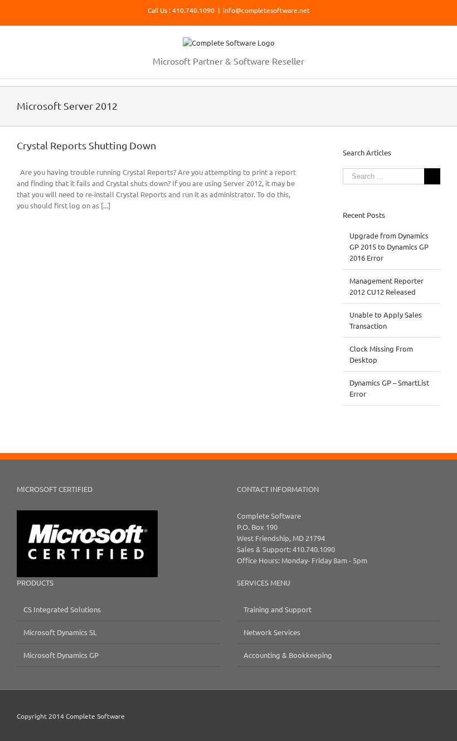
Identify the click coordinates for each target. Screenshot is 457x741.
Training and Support (278, 609)
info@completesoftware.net (266, 10)
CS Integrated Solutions (62, 609)
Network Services (272, 632)
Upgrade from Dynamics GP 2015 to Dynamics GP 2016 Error (389, 246)
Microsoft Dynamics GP (61, 655)
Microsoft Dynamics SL (60, 632)
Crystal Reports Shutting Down (86, 145)
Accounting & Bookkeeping (288, 655)
